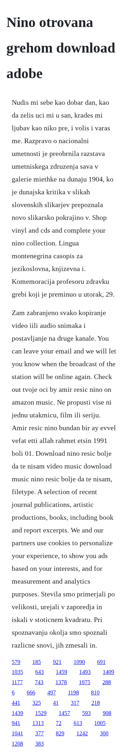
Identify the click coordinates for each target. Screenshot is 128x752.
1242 (82, 733)
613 (78, 723)
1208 (17, 744)
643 (39, 672)
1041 (17, 733)
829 (60, 733)
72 (59, 723)
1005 (100, 723)
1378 (61, 682)
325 (36, 703)
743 (39, 682)
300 (104, 733)
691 (101, 662)
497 (51, 692)
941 (16, 723)
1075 (84, 682)
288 (106, 682)
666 (31, 692)
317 (75, 703)
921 (57, 662)
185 (36, 662)
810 (95, 692)
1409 (108, 672)
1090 (79, 662)
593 (86, 713)
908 (107, 713)
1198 (73, 692)
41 (56, 703)
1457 (64, 713)
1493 (85, 672)
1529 (41, 713)
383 (39, 744)
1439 (17, 713)
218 (95, 703)
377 (39, 733)
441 (16, 703)
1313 (38, 723)
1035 (17, 672)
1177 (17, 682)
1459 (61, 672)
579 (16, 662)
